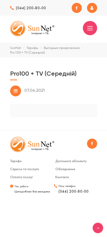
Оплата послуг (21, 177)
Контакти (62, 177)
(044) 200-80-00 (31, 8)
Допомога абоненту (70, 161)
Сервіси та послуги (24, 169)
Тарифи (16, 161)
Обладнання (65, 169)
